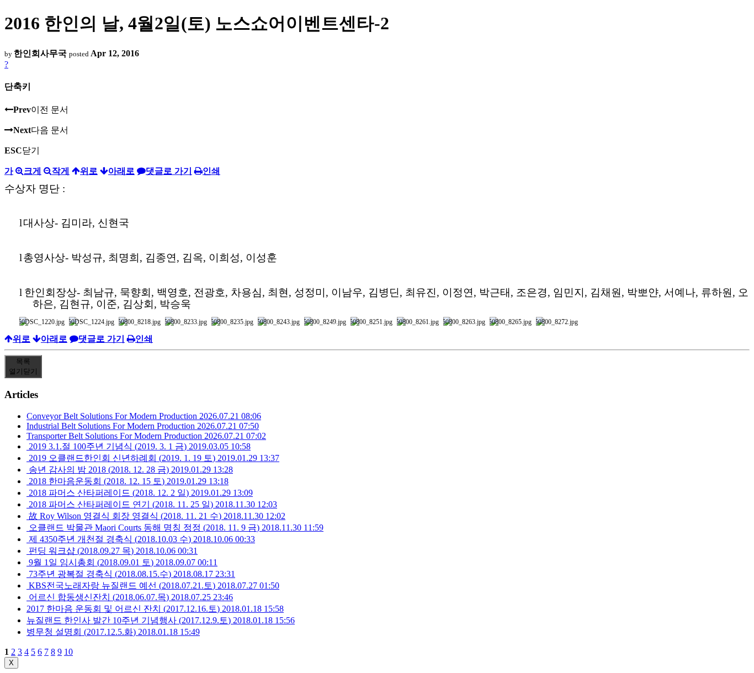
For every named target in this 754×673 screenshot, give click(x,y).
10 (68, 651)
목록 (23, 366)
